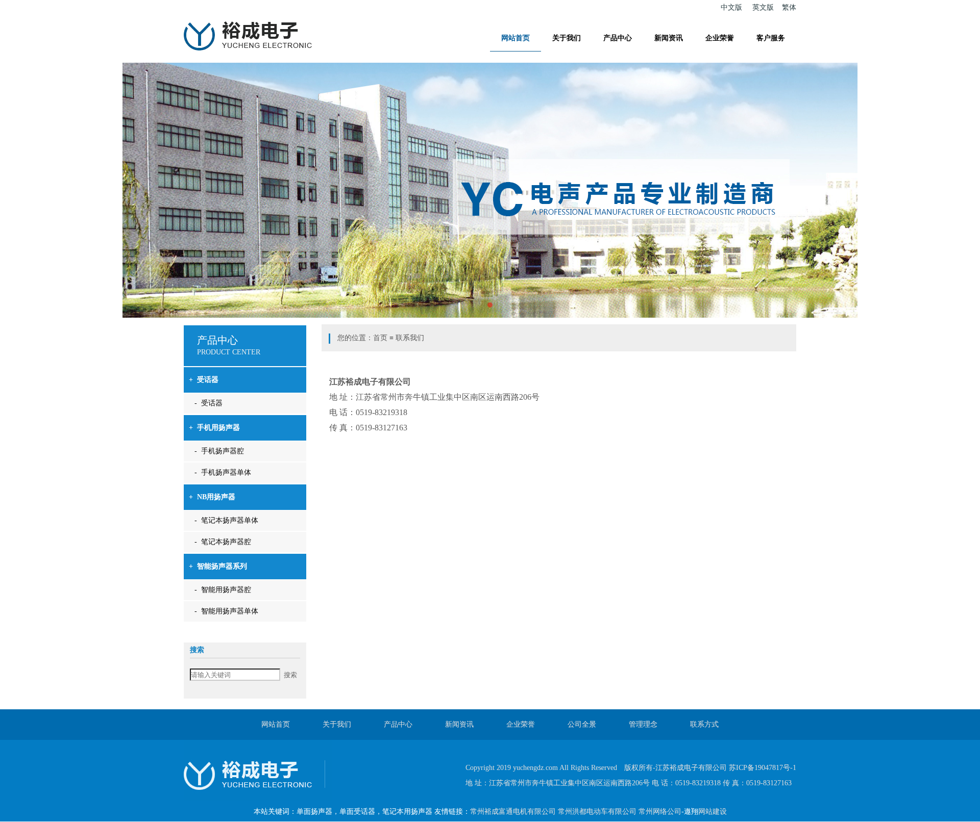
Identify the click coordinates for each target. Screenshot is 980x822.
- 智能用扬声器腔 (222, 590)
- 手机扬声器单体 (222, 472)
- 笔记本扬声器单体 (226, 520)
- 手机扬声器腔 (219, 451)
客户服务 (770, 38)
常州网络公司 (660, 811)
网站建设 (712, 811)
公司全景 (582, 724)
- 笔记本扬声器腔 (222, 542)
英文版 (763, 7)
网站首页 (515, 38)
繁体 (789, 7)
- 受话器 (208, 403)
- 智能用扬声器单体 (226, 611)
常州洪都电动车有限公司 (597, 811)
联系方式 (704, 724)
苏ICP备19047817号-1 (762, 768)
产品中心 (617, 38)
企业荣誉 (719, 38)
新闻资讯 (668, 38)
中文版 (731, 7)
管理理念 (643, 724)
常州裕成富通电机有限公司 (513, 811)
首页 (380, 338)
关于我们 (566, 38)
